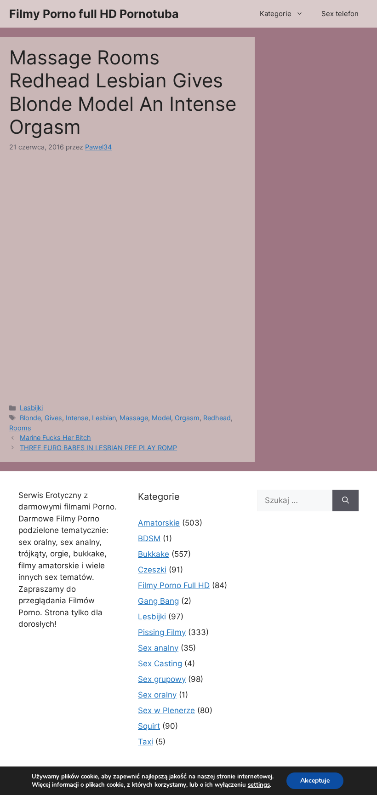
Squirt (149, 726)
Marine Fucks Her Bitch (55, 437)
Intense (77, 418)
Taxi (145, 741)
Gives (53, 418)
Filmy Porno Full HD (174, 585)
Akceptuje (315, 780)
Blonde (30, 418)
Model (161, 418)
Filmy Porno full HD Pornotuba (94, 14)
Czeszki (152, 569)
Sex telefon (340, 13)
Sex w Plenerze (166, 710)
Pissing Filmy (162, 632)
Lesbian (104, 418)
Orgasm (187, 418)
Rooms (20, 428)
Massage (134, 418)
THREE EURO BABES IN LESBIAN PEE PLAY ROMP (98, 448)
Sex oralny (157, 694)
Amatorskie (159, 522)
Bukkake (153, 554)
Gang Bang (158, 601)
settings (259, 785)
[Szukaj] (345, 501)
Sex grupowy (162, 679)
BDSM (149, 538)
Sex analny (158, 647)
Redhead (217, 418)
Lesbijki (31, 408)
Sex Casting (160, 663)
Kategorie (275, 13)
